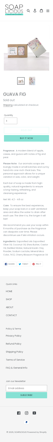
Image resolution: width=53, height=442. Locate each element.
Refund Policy (13, 343)
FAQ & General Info (16, 367)
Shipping (8, 104)
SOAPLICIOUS (20, 432)
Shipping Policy (14, 351)
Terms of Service (15, 359)
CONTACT (11, 315)
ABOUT (9, 307)
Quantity (8, 115)
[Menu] (48, 10)
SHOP (9, 299)
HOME (9, 291)
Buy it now (26, 138)
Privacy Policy (13, 335)
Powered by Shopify (37, 432)
